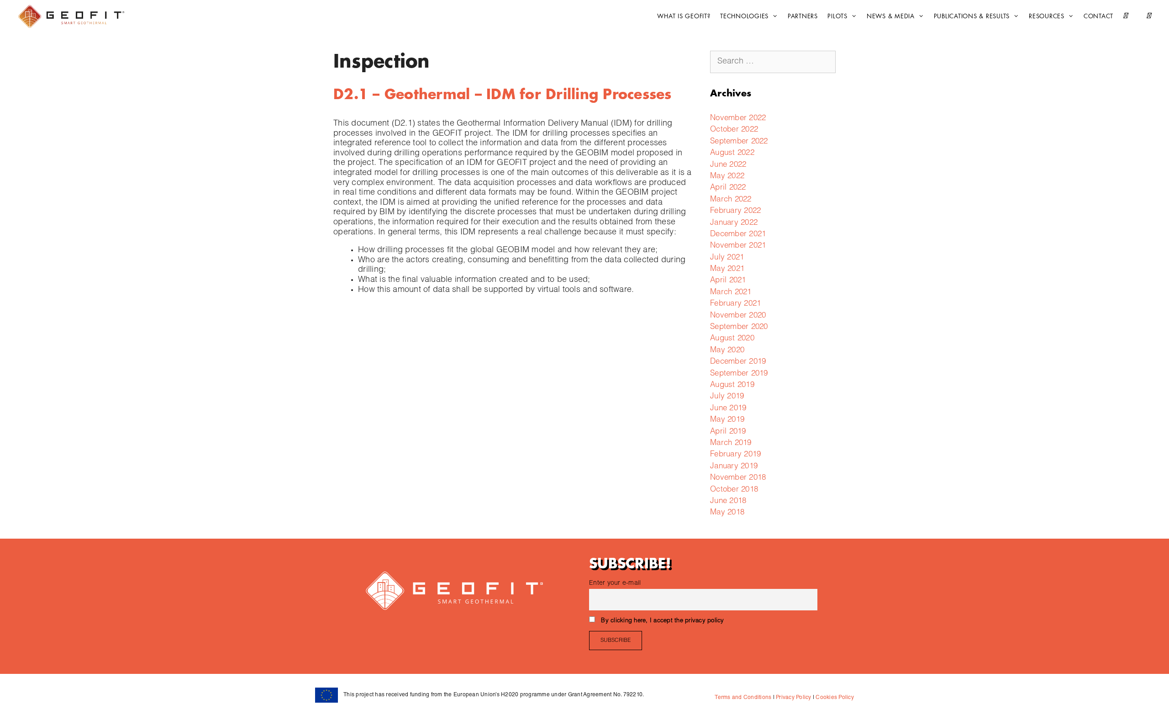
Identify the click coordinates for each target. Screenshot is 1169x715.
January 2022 (734, 223)
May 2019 (727, 420)
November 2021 (738, 246)
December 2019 (738, 362)
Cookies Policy (834, 697)
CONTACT (1098, 16)
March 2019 (731, 443)
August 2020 (732, 339)
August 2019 (732, 385)
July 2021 (727, 258)
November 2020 (738, 316)
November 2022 (738, 118)
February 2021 (735, 304)
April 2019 (728, 432)
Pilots (837, 16)
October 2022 (734, 130)
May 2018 (727, 513)
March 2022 (731, 200)
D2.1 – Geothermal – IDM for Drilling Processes (502, 94)
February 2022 (735, 211)
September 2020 (739, 327)
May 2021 (727, 269)
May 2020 (727, 351)
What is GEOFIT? (683, 16)
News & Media (891, 16)
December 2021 (738, 234)
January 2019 (734, 467)
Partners (803, 16)
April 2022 (728, 188)
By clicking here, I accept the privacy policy (662, 621)
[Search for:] (773, 62)
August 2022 (732, 153)
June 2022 (728, 165)
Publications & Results (972, 16)
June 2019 (728, 409)
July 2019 (727, 397)
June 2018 (728, 501)
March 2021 (731, 293)
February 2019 (735, 455)
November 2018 (738, 478)
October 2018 (734, 490)
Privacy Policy (792, 697)
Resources (1046, 16)
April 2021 (728, 281)
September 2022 (739, 142)
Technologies (744, 16)
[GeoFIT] (73, 16)
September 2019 (739, 374)
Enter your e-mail (615, 583)
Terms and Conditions (743, 697)
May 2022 (727, 176)
